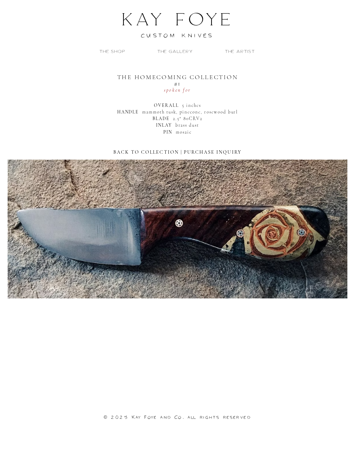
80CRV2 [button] (192, 118)
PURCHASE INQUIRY (213, 152)
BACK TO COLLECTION (147, 152)
